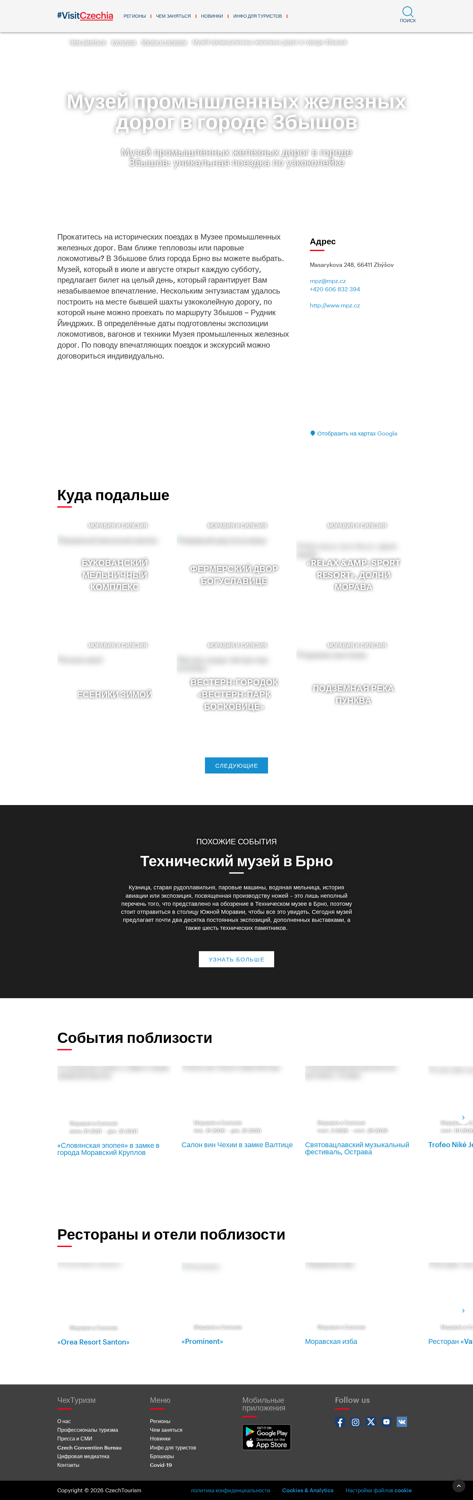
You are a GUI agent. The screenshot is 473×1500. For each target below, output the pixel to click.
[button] (408, 16)
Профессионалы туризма (87, 1430)
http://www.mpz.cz (335, 305)
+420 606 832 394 (335, 289)
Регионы (135, 16)
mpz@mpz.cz (328, 280)
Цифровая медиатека (83, 1456)
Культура (124, 41)
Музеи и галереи (164, 41)
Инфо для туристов (257, 16)
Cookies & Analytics (307, 1490)
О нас (64, 1421)
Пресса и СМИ (74, 1438)
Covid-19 (161, 1465)
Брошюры (162, 1456)
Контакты (68, 1465)
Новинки (212, 16)
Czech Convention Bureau (89, 1447)
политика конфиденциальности (230, 1490)
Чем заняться (173, 16)
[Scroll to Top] (458, 1485)
